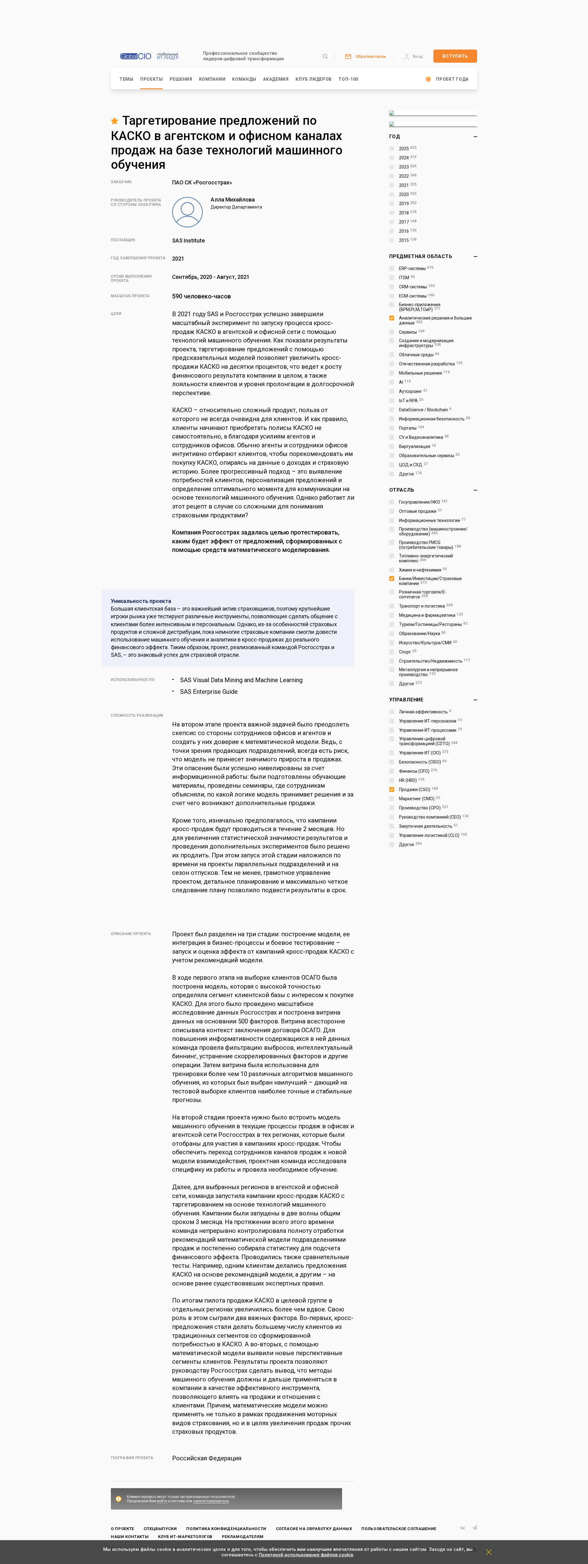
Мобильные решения (424, 373)
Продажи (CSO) (418, 789)
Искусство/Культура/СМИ (428, 642)
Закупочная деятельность (428, 826)
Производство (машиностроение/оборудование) (433, 531)
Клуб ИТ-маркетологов (185, 1536)
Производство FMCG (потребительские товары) (430, 545)
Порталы (411, 428)
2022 (408, 176)
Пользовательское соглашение (398, 1528)
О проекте (122, 1528)
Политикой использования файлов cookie (306, 1555)
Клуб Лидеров (314, 79)
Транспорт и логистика (426, 606)
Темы (126, 79)
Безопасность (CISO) (423, 762)
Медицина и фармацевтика (431, 615)
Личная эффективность (425, 711)
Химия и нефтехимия (423, 570)
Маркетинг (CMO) (419, 798)
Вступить (455, 56)
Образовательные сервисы (429, 455)
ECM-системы (416, 296)
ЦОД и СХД (413, 464)
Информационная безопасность (434, 418)
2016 (408, 231)
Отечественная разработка (430, 363)
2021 (408, 185)
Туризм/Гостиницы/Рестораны (433, 624)
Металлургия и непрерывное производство (428, 672)
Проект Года (452, 79)
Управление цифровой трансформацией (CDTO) (428, 741)
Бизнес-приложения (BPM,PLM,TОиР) (419, 307)
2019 (408, 203)
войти (162, 1501)
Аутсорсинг (413, 391)
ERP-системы (416, 268)
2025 (408, 148)
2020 (408, 194)
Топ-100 (348, 79)
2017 (408, 222)
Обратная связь (371, 56)
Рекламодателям (243, 1536)
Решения (181, 79)
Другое (410, 473)
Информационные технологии (432, 520)
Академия (276, 79)
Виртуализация (417, 446)
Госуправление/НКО (423, 502)
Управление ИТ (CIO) (423, 752)
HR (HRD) (411, 780)
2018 (408, 212)
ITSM (407, 277)
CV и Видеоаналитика (424, 437)
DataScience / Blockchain (425, 409)
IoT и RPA (411, 400)
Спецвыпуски (160, 1528)
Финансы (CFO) (418, 771)
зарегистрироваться (211, 1501)
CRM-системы (417, 286)
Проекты (151, 79)
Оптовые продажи (420, 511)
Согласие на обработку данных (314, 1528)
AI (405, 382)
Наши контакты (130, 1536)
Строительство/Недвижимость (434, 661)
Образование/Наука (422, 633)
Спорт (408, 651)
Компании (212, 79)
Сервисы (411, 332)
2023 (408, 167)
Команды (244, 79)
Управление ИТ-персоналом (430, 721)
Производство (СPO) (423, 807)
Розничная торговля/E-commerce (423, 594)
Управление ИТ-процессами (430, 730)
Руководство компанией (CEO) (434, 817)
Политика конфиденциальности (226, 1528)
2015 (408, 240)
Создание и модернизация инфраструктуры (426, 343)
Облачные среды (419, 354)
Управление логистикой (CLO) (433, 835)
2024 (408, 157)
